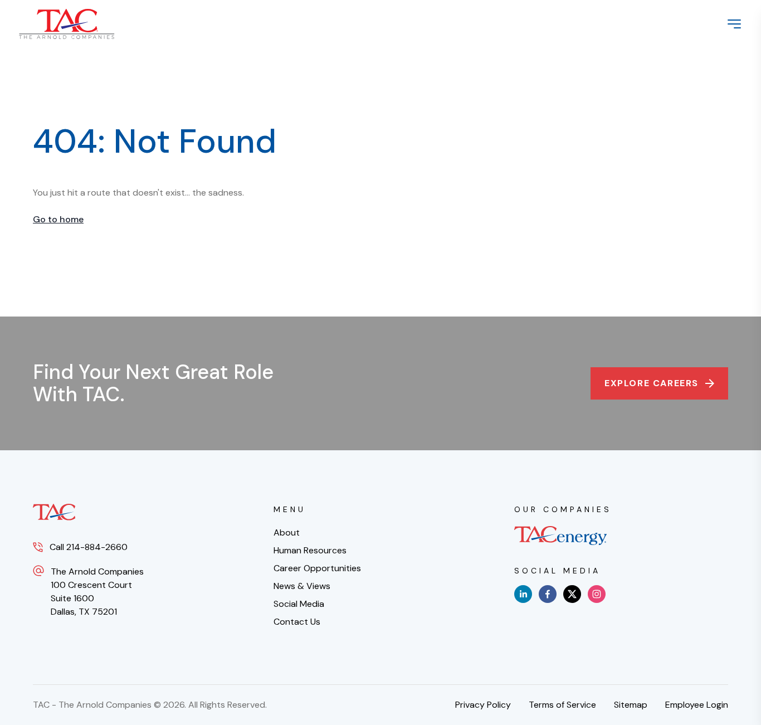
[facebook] (548, 594)
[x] (572, 594)
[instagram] (597, 594)
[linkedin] (523, 594)
